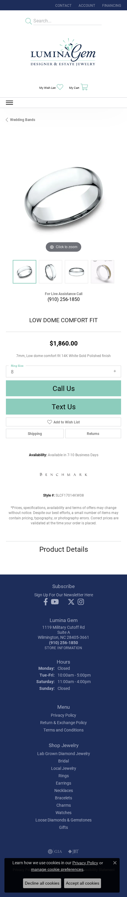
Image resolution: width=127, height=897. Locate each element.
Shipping (35, 433)
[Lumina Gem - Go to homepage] (63, 54)
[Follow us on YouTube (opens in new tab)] (55, 601)
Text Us (64, 406)
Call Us (64, 388)
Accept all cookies (82, 883)
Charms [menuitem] (63, 805)
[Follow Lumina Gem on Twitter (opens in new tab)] (71, 601)
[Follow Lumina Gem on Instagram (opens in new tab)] (81, 601)
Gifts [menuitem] (63, 827)
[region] (63, 196)
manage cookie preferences (57, 869)
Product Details (63, 549)
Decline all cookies (42, 883)
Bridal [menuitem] (63, 761)
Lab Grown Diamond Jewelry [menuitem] (63, 753)
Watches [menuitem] (63, 812)
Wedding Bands (22, 119)
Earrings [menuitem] (63, 783)
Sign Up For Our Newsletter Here (63, 595)
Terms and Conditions (63, 730)
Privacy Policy (63, 715)
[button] (86, 5)
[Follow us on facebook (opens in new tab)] (45, 601)
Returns (93, 433)
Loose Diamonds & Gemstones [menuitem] (63, 820)
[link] (62, 5)
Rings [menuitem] (63, 775)
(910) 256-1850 (64, 299)
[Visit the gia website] (55, 851)
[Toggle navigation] (9, 103)
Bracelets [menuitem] (63, 798)
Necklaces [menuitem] (63, 790)
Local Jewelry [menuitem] (63, 768)
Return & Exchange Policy (63, 722)
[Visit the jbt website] (73, 851)
